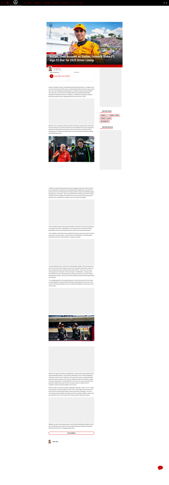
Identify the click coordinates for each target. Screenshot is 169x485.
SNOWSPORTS (55, 2)
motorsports (105, 121)
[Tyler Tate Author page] (50, 68)
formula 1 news (114, 115)
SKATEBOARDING (47, 2)
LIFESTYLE (73, 2)
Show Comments (71, 433)
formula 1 (104, 115)
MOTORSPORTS (36, 2)
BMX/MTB (29, 2)
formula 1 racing (106, 118)
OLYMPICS (80, 2)
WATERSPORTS (64, 2)
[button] (2, 2)
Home (24, 2)
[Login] (8, 3)
